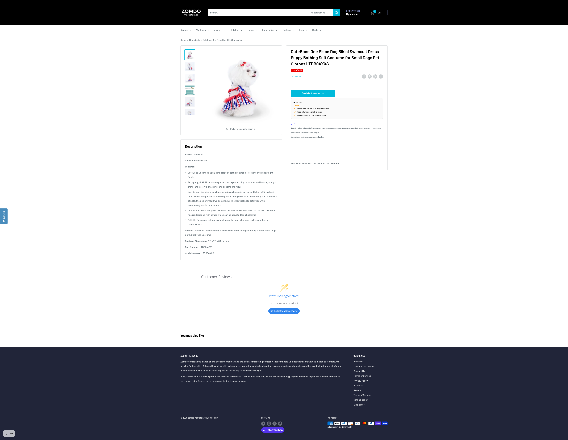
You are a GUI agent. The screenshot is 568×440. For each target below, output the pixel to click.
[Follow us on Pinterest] (274, 424)
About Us (358, 361)
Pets (301, 29)
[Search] (336, 12)
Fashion (287, 29)
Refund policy (361, 399)
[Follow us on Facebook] (263, 424)
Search (357, 390)
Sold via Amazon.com (313, 93)
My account (352, 14)
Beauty (184, 29)
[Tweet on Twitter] (375, 76)
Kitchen (235, 29)
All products (194, 40)
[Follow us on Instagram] (269, 424)
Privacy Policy (361, 380)
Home (251, 29)
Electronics (268, 29)
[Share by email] (381, 76)
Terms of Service (362, 375)
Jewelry (218, 29)
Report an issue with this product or (315, 163)
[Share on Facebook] (364, 76)
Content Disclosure (364, 366)
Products (358, 385)
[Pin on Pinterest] (370, 76)
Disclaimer (359, 404)
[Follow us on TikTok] (280, 424)
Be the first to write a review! (284, 311)
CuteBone (296, 76)
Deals (315, 29)
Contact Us (359, 371)
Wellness (201, 29)
